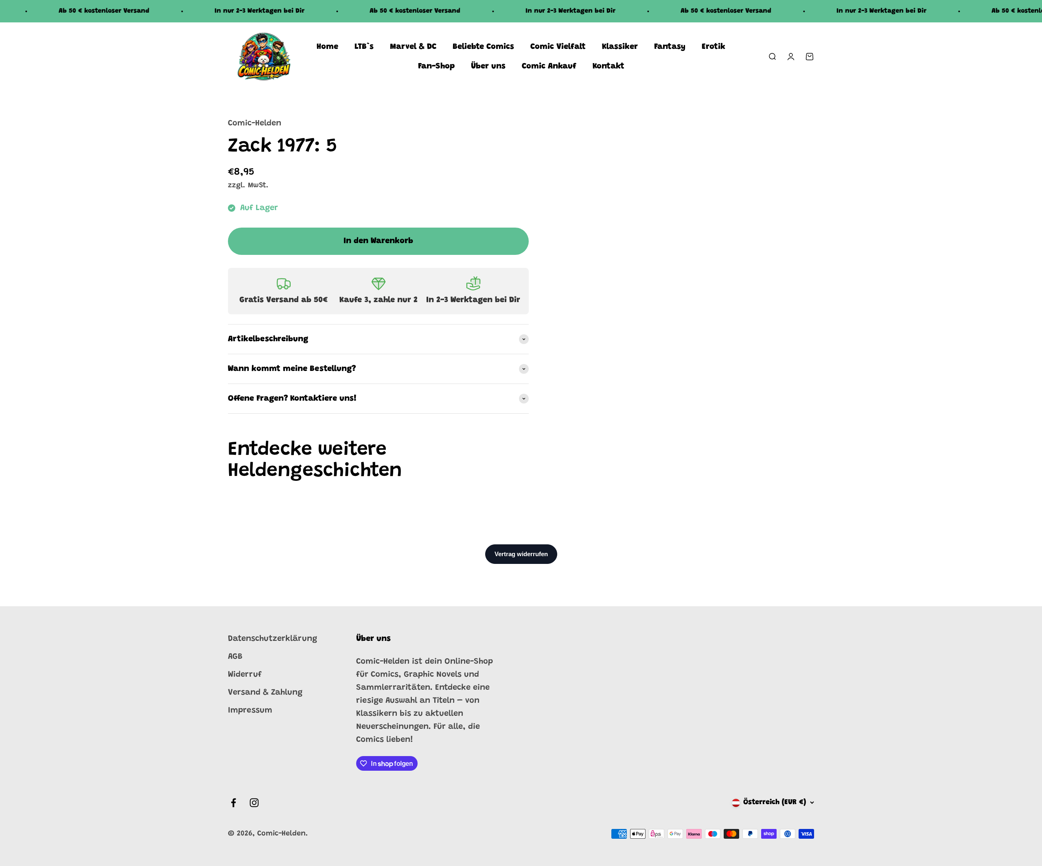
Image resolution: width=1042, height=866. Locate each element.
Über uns (488, 66)
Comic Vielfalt (558, 47)
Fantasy (669, 47)
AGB (235, 657)
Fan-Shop (436, 66)
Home (327, 47)
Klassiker (620, 47)
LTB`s (364, 47)
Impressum (250, 710)
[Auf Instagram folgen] (254, 802)
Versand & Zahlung (265, 692)
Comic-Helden (254, 123)
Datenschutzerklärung (272, 639)
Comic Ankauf (549, 66)
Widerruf (245, 675)
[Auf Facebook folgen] (233, 802)
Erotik (713, 47)
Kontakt (608, 66)
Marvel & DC (413, 47)
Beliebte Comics (483, 47)
